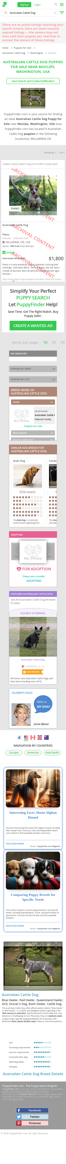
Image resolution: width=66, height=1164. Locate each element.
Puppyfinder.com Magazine (48, 846)
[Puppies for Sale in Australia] (46, 737)
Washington (36, 52)
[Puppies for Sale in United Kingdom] (39, 737)
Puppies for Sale (22, 47)
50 (63, 342)
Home (5, 47)
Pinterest (35, 1123)
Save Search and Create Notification (32, 81)
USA (4, 242)
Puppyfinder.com (10, 1088)
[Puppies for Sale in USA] (26, 737)
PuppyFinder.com (13, 1086)
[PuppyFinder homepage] (4, 4)
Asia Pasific (52, 752)
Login (37, 4)
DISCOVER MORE (15, 843)
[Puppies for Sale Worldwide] (19, 737)
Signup (24, 4)
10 (45, 342)
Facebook (35, 1110)
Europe (13, 752)
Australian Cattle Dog (13, 52)
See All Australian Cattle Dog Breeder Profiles (33, 601)
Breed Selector (28, 1094)
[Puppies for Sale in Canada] (33, 737)
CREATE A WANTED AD (33, 325)
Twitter (35, 1117)
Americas (33, 752)
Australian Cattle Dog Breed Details (33, 1073)
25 (54, 342)
